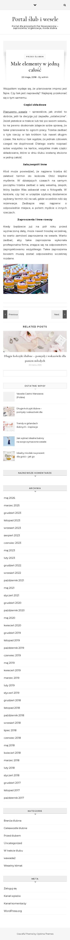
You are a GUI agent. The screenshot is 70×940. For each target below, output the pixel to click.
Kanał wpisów (12, 895)
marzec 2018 (11, 760)
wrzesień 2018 (12, 722)
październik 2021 (14, 580)
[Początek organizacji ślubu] (59, 314)
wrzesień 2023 (12, 527)
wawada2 (9, 858)
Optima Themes (45, 934)
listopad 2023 (12, 520)
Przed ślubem (35, 57)
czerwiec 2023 (12, 542)
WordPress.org (13, 910)
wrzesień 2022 (12, 572)
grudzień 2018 (12, 700)
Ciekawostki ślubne (15, 828)
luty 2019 (9, 685)
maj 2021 (9, 587)
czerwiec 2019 (12, 655)
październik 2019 (14, 647)
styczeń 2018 (11, 775)
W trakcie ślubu (13, 850)
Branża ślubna (12, 820)
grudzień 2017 (12, 782)
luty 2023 (9, 557)
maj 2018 (9, 745)
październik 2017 (14, 797)
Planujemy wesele (15, 111)
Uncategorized (13, 843)
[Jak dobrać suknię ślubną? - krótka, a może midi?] (10, 314)
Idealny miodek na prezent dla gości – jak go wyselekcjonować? (30, 455)
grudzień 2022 (12, 565)
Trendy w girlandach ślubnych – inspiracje (27, 425)
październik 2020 (14, 610)
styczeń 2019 (11, 692)
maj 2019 (9, 662)
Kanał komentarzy (15, 903)
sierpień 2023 (12, 535)
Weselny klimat (13, 865)
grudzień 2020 (12, 602)
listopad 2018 (12, 707)
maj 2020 (9, 617)
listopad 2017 (12, 790)
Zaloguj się (10, 888)
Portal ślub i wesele (35, 19)
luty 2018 (9, 767)
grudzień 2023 (12, 512)
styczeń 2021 (11, 595)
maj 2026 (9, 497)
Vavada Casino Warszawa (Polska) (30, 395)
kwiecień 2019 (12, 670)
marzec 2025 (12, 505)
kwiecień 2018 (12, 752)
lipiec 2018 (10, 730)
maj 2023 (9, 550)
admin (45, 77)
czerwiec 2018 (12, 737)
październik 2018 (14, 715)
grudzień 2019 (12, 632)
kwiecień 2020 (12, 625)
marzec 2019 (11, 677)
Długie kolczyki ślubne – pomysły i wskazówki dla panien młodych (29, 410)
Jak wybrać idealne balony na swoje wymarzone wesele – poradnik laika (31, 440)
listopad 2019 (12, 640)
